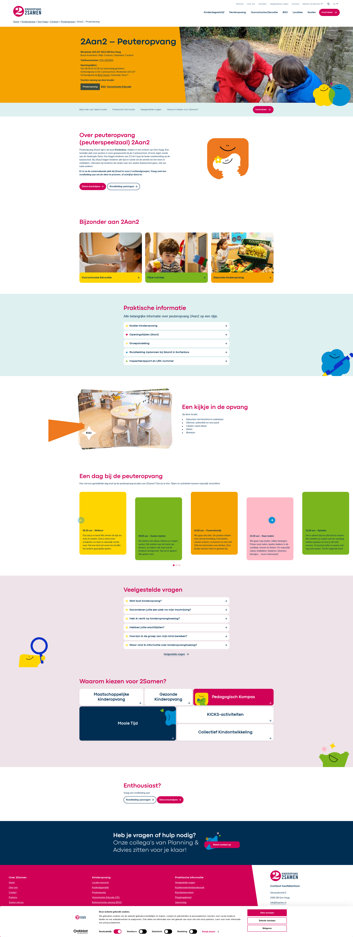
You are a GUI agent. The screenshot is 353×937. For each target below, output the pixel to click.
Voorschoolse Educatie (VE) (106, 897)
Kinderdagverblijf (214, 12)
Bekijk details (208, 931)
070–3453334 (106, 60)
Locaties (298, 12)
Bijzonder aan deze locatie (93, 110)
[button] (272, 520)
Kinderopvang (28, 22)
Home (16, 22)
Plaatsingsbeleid (183, 897)
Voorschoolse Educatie (264, 12)
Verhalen (262, 4)
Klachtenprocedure (184, 892)
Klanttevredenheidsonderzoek (189, 887)
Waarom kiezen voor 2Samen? (182, 110)
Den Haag (43, 22)
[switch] (143, 931)
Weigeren (267, 928)
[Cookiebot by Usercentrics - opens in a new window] (81, 932)
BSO (285, 12)
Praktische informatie (123, 110)
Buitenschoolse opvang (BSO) (107, 902)
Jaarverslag (180, 902)
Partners (240, 4)
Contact (295, 4)
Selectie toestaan (267, 920)
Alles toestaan (267, 913)
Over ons (251, 4)
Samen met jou (16, 902)
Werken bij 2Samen (311, 4)
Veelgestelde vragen (279, 4)
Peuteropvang (237, 12)
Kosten (312, 12)
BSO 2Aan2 (104, 75)
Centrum (54, 22)
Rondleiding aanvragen (122, 186)
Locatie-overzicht (100, 882)
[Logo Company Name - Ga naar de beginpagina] (27, 12)
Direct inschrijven (91, 186)
